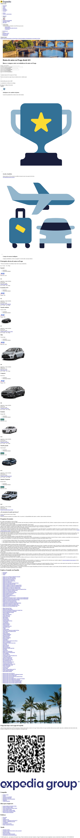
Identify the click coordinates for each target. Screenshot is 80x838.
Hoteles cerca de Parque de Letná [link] (9, 591)
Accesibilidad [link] (5, 822)
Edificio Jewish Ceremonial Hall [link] (9, 652)
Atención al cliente (6, 21)
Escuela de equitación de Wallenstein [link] (9, 611)
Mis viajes (5, 22)
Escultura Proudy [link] (6, 619)
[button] (40, 570)
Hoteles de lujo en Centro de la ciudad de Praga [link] (11, 587)
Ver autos (2, 515)
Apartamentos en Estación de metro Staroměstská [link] (12, 602)
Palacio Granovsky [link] (6, 633)
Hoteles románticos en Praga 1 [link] (8, 593)
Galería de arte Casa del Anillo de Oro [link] (10, 655)
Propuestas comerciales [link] (7, 797)
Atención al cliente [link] (6, 829)
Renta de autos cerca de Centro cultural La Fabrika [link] (12, 682)
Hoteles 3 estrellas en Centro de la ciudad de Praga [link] (12, 585)
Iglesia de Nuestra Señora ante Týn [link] (9, 669)
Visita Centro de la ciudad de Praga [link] (9, 631)
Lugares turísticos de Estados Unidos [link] (9, 806)
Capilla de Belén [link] (6, 629)
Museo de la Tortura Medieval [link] (8, 661)
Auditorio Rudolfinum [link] (7, 634)
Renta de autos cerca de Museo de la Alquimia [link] (11, 679)
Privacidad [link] (5, 817)
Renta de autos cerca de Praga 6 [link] (9, 673)
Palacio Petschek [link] (6, 645)
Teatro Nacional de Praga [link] (7, 620)
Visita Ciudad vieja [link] (6, 615)
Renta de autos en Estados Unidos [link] (9, 811)
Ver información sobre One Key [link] (9, 177)
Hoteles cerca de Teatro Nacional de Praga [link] (11, 582)
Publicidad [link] (5, 800)
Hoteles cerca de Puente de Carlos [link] (9, 584)
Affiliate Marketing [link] (6, 801)
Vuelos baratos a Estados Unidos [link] (9, 810)
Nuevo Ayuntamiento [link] (7, 641)
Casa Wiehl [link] (5, 643)
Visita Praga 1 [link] (5, 650)
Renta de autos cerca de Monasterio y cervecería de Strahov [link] (14, 678)
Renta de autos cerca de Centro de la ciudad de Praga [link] (12, 676)
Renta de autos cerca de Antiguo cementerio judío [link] (12, 681)
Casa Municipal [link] (6, 622)
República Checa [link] (6, 33)
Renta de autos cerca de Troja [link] (8, 677)
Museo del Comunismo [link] (7, 614)
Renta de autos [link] (5, 34)
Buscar (2, 86)
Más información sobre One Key (11, 28)
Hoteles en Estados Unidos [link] (8, 807)
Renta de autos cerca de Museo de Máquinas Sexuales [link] (13, 674)
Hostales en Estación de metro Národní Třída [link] (11, 599)
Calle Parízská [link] (5, 621)
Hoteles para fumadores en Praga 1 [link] (9, 595)
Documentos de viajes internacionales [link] (10, 834)
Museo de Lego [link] (6, 646)
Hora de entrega (3, 70)
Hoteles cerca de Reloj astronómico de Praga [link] (11, 605)
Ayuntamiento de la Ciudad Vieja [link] (9, 663)
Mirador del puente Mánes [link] (8, 609)
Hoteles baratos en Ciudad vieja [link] (9, 579)
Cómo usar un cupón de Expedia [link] (9, 833)
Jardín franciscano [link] (6, 636)
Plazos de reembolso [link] (6, 832)
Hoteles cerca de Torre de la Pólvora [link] (9, 600)
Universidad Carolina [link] (7, 656)
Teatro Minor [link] (5, 639)
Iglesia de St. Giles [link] (6, 627)
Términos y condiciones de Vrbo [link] (9, 821)
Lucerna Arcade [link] (6, 667)
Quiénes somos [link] (5, 794)
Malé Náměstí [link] (5, 617)
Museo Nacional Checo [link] (7, 608)
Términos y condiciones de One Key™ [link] (10, 820)
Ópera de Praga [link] (6, 618)
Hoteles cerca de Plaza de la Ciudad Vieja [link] (10, 604)
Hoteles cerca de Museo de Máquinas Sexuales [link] (11, 576)
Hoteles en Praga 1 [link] (6, 596)
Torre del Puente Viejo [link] (7, 660)
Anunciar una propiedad (7, 20)
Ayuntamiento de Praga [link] (7, 626)
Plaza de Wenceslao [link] (6, 647)
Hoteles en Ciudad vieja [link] (7, 581)
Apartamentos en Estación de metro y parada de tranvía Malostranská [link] (15, 597)
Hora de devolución (4, 71)
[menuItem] (4, 38)
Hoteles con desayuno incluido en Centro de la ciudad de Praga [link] (14, 589)
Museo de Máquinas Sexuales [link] (8, 612)
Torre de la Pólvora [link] (6, 654)
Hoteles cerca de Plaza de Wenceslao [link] (9, 592)
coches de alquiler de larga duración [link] (69, 560)
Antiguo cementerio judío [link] (7, 657)
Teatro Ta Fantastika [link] (6, 666)
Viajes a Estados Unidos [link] (7, 809)
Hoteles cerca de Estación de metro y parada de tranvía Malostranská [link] (15, 598)
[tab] (5, 572)
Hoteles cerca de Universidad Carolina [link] (10, 601)
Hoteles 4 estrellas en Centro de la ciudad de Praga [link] (12, 586)
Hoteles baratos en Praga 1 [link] (8, 594)
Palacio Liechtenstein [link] (7, 637)
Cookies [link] (4, 818)
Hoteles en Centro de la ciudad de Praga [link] (10, 590)
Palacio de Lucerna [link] (6, 616)
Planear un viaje (3, 37)
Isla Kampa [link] (5, 649)
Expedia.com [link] (5, 31)
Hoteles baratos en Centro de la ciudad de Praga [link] (11, 588)
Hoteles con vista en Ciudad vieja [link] (9, 580)
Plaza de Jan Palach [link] (6, 635)
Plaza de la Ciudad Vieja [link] (7, 658)
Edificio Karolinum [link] (6, 623)
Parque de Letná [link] (6, 638)
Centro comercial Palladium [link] (8, 670)
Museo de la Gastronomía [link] (7, 651)
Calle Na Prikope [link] (6, 613)
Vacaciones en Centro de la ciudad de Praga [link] (11, 630)
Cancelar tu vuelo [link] (6, 831)
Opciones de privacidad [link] (7, 823)
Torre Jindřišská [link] (6, 653)
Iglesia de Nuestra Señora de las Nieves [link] (10, 640)
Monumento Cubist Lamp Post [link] (8, 648)
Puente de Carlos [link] (6, 624)
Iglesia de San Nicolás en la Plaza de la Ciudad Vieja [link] (12, 610)
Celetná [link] (4, 628)
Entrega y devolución (4, 65)
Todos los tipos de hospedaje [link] (8, 812)
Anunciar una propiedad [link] (7, 796)
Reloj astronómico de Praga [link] (8, 659)
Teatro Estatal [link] (5, 668)
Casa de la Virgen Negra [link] (7, 662)
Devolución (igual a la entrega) (6, 67)
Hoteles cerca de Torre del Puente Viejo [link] (10, 606)
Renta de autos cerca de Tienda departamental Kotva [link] (12, 680)
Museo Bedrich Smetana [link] (7, 671)
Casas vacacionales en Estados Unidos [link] (10, 808)
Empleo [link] (4, 795)
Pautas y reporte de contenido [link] (8, 824)
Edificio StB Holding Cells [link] (8, 665)
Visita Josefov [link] (5, 632)
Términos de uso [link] (6, 819)
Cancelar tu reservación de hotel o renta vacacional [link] (12, 830)
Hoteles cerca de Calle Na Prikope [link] (9, 577)
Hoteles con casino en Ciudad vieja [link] (9, 578)
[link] (12, 5)
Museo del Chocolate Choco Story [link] (9, 642)
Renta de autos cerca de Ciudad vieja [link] (9, 675)
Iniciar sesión (5, 24)
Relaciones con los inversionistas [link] (9, 798)
